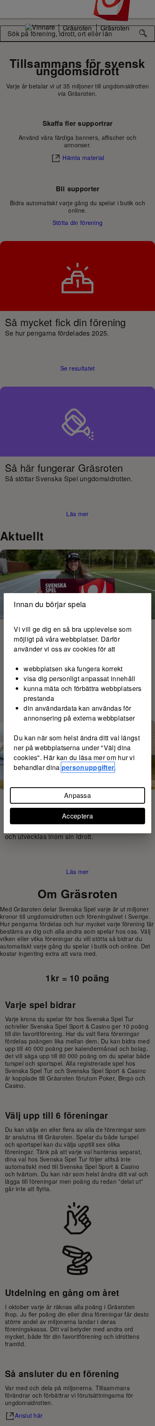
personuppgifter (88, 767)
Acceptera (77, 816)
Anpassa (77, 795)
